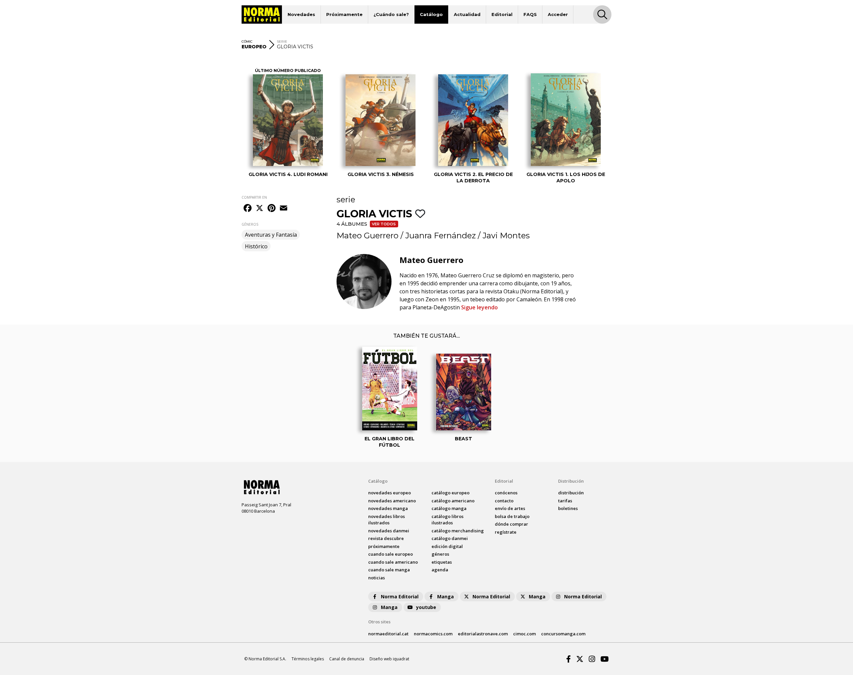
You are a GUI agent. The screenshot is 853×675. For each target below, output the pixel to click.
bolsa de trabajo (512, 516)
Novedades (301, 14)
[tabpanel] (288, 119)
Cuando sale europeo (390, 554)
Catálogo (431, 14)
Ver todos (384, 224)
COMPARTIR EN (254, 197)
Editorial (501, 14)
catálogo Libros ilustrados (447, 519)
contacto (504, 501)
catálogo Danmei (449, 538)
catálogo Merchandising (457, 531)
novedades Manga (388, 508)
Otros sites (379, 622)
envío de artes (510, 508)
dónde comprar (511, 524)
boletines (568, 508)
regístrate (505, 532)
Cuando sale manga (389, 570)
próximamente (384, 546)
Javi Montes (506, 235)
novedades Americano (392, 501)
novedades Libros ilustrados (386, 519)
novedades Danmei (388, 531)
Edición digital (447, 546)
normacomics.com (433, 634)
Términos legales (308, 659)
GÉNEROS (250, 224)
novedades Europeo (389, 493)
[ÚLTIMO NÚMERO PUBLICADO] (288, 120)
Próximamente (344, 14)
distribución (571, 493)
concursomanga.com (563, 634)
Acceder (558, 14)
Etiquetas (441, 562)
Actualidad (467, 14)
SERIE (282, 41)
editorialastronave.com (483, 634)
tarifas (565, 501)
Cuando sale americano (393, 562)
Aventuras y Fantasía (271, 234)
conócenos (506, 493)
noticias (376, 578)
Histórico (256, 246)
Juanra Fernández (440, 235)
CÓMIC (247, 41)
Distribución (571, 481)
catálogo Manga (448, 508)
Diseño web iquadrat (389, 659)
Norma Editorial (400, 596)
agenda (439, 570)
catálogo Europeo (450, 493)
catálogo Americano (452, 501)
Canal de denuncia (346, 659)
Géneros (440, 554)
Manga (445, 596)
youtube (426, 607)
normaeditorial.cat (388, 634)
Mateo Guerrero (368, 235)
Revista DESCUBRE (386, 538)
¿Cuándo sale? (391, 14)
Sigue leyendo (479, 307)
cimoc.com (524, 634)
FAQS (530, 14)
